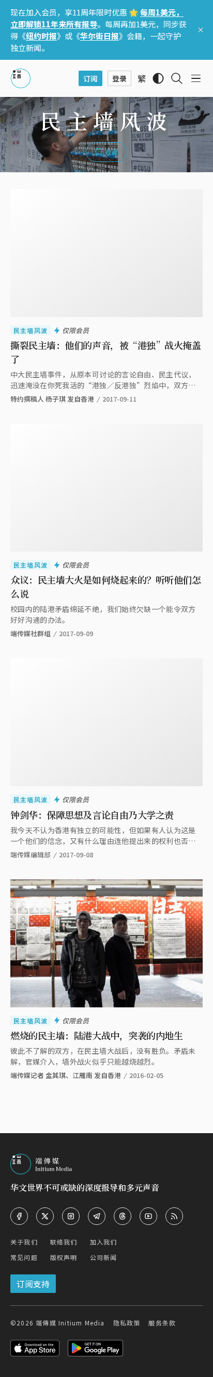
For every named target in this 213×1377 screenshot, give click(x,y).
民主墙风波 (30, 330)
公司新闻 (103, 1257)
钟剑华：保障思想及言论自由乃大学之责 (92, 814)
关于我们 (24, 1241)
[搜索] (177, 78)
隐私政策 (127, 1322)
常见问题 (24, 1257)
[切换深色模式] (158, 78)
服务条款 (162, 1322)
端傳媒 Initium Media (70, 1322)
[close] (200, 30)
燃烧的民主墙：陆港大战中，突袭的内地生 (96, 1035)
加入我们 (103, 1241)
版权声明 (64, 1257)
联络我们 (64, 1241)
